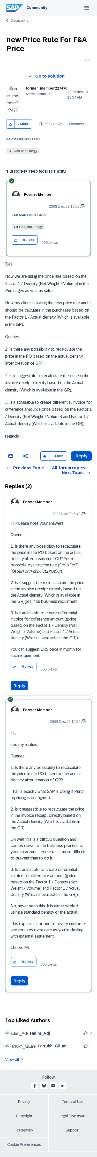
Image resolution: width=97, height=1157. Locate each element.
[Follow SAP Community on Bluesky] (44, 1086)
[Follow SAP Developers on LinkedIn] (63, 1086)
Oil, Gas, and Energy (23, 151)
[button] (10, 124)
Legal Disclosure (73, 1116)
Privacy (24, 1101)
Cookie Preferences (24, 1144)
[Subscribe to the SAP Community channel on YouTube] (53, 1086)
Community (36, 7)
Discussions (19, 20)
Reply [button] (81, 456)
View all (12, 1059)
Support (73, 1130)
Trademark (24, 1130)
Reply (19, 686)
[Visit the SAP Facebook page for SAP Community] (35, 1086)
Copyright (24, 1116)
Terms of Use (73, 1101)
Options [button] (86, 60)
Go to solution (50, 76)
